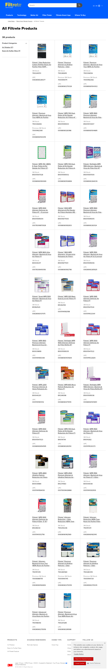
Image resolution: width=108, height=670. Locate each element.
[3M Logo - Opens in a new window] (13, 5)
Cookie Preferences (20, 664)
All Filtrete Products (13, 651)
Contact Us (70, 645)
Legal (16, 663)
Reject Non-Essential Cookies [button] (83, 659)
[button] (94, 663)
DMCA (36, 663)
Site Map (70, 654)
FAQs (69, 651)
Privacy (21, 663)
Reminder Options (32, 645)
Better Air (34, 15)
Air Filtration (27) (7, 47)
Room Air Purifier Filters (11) (11, 51)
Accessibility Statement (45, 663)
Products (9, 15)
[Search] (79, 5)
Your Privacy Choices (59, 663)
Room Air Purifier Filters (14, 648)
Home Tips (55, 645)
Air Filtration (11, 645)
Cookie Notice (79, 654)
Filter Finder (47, 15)
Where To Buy (80, 15)
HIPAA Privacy (29, 663)
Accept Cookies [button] (79, 663)
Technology (21, 15)
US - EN (95, 6)
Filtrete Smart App (63, 15)
